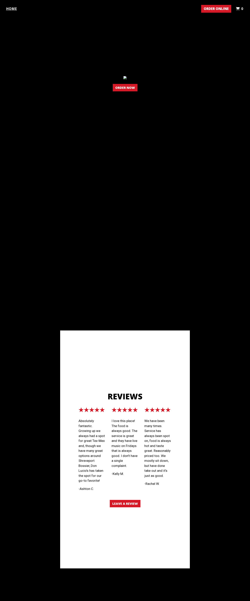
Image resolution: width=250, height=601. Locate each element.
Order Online (216, 8)
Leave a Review (125, 503)
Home (11, 8)
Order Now (125, 87)
